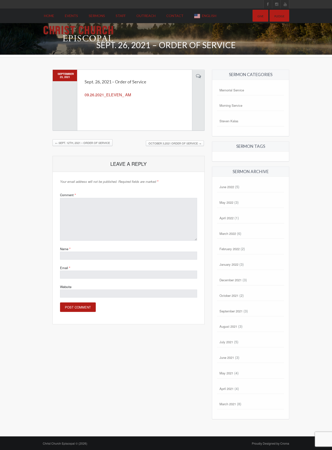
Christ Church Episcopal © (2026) (65, 443)
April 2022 (226, 218)
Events (71, 16)
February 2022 (229, 249)
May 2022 (226, 202)
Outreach (146, 16)
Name (65, 249)
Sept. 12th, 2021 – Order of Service (82, 143)
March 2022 (227, 233)
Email (65, 267)
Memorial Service (231, 90)
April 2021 (226, 388)
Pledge (279, 16)
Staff (121, 16)
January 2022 (228, 264)
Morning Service (230, 105)
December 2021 (230, 280)
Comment (68, 195)
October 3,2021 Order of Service (175, 143)
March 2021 (227, 404)
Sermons (97, 16)
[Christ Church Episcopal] (78, 26)
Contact (174, 16)
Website (65, 286)
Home (49, 16)
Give (260, 16)
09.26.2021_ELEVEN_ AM (108, 94)
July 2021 (226, 342)
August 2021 (228, 326)
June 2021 (226, 357)
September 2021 (231, 311)
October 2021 (228, 295)
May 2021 (226, 373)
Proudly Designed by (270, 443)
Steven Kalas (228, 121)
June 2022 (226, 187)
